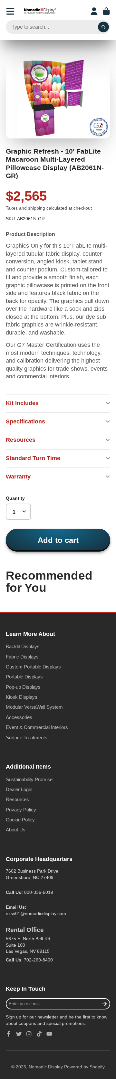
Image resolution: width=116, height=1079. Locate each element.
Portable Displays (24, 676)
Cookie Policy (20, 819)
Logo (40, 11)
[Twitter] (19, 1034)
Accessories (19, 717)
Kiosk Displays (21, 697)
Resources (17, 799)
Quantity (15, 498)
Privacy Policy (21, 809)
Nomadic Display (46, 1066)
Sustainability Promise (29, 779)
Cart (106, 11)
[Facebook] (9, 1034)
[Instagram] (29, 1034)
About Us (15, 829)
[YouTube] (49, 1034)
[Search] (103, 27)
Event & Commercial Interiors (37, 727)
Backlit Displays (23, 646)
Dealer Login (19, 789)
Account (94, 11)
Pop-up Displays (23, 687)
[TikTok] (39, 1034)
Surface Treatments (26, 737)
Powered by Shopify (84, 1066)
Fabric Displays (22, 656)
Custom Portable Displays (33, 666)
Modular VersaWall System (34, 707)
